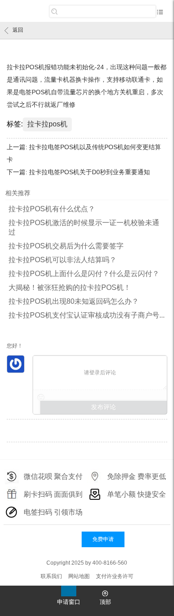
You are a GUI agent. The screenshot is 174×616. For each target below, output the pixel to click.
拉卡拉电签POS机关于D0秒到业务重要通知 (89, 172)
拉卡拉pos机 (47, 124)
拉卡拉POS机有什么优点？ (51, 209)
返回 (17, 30)
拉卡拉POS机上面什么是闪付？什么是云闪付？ (83, 273)
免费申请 (103, 539)
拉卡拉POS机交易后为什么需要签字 (66, 246)
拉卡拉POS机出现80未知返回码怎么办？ (73, 301)
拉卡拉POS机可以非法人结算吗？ (62, 260)
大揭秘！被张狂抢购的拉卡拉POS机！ (69, 287)
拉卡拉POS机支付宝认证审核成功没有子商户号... (86, 315)
